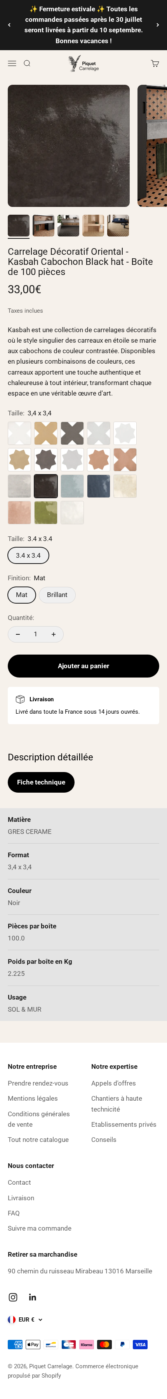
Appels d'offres (113, 1083)
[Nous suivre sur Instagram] (13, 1297)
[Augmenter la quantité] (53, 634)
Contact (19, 1182)
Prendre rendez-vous (38, 1083)
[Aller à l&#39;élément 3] (68, 227)
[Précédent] (9, 25)
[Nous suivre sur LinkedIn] (33, 1297)
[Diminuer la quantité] (18, 634)
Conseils (104, 1139)
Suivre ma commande (39, 1228)
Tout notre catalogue (38, 1139)
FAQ (14, 1213)
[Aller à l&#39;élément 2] (43, 227)
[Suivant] (158, 25)
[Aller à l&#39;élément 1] (19, 227)
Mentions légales (33, 1098)
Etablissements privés (124, 1124)
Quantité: (21, 618)
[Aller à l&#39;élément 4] (93, 227)
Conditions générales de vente (39, 1119)
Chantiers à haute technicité (116, 1103)
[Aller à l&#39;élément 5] (118, 227)
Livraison (21, 1198)
